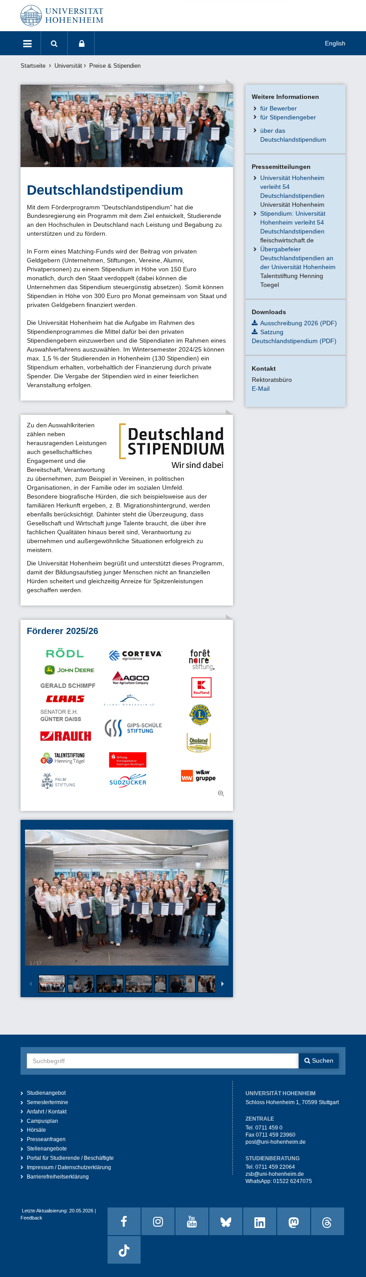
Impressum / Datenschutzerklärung (69, 1167)
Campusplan (42, 1121)
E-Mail (261, 388)
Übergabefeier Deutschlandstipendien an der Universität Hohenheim (298, 258)
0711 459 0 (269, 1128)
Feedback (31, 1217)
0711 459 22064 (275, 1167)
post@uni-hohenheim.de (275, 1142)
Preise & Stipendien (115, 66)
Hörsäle (36, 1130)
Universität (68, 66)
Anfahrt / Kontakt (47, 1112)
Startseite (33, 66)
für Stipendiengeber (288, 117)
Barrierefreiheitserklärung (58, 1177)
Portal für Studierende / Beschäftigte (70, 1158)
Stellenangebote (47, 1149)
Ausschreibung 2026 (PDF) (298, 323)
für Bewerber (278, 108)
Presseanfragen (46, 1139)
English (335, 43)
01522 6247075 (292, 1181)
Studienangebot (46, 1093)
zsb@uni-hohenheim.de (274, 1174)
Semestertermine (47, 1102)
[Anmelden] (81, 43)
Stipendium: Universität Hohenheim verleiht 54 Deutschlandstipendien (292, 222)
